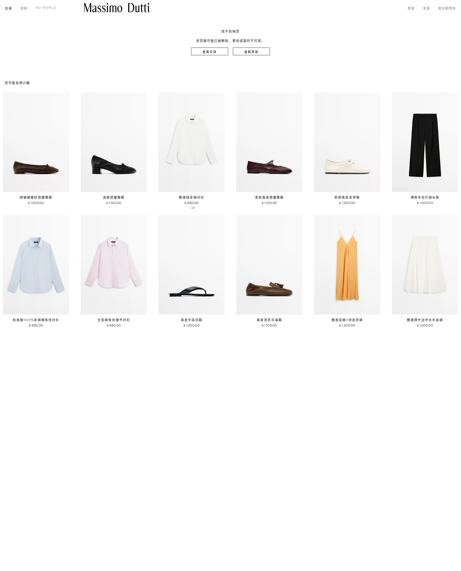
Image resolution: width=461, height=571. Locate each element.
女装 (8, 8)
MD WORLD (46, 7)
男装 (24, 8)
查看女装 (209, 52)
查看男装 (251, 52)
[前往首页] (116, 7)
